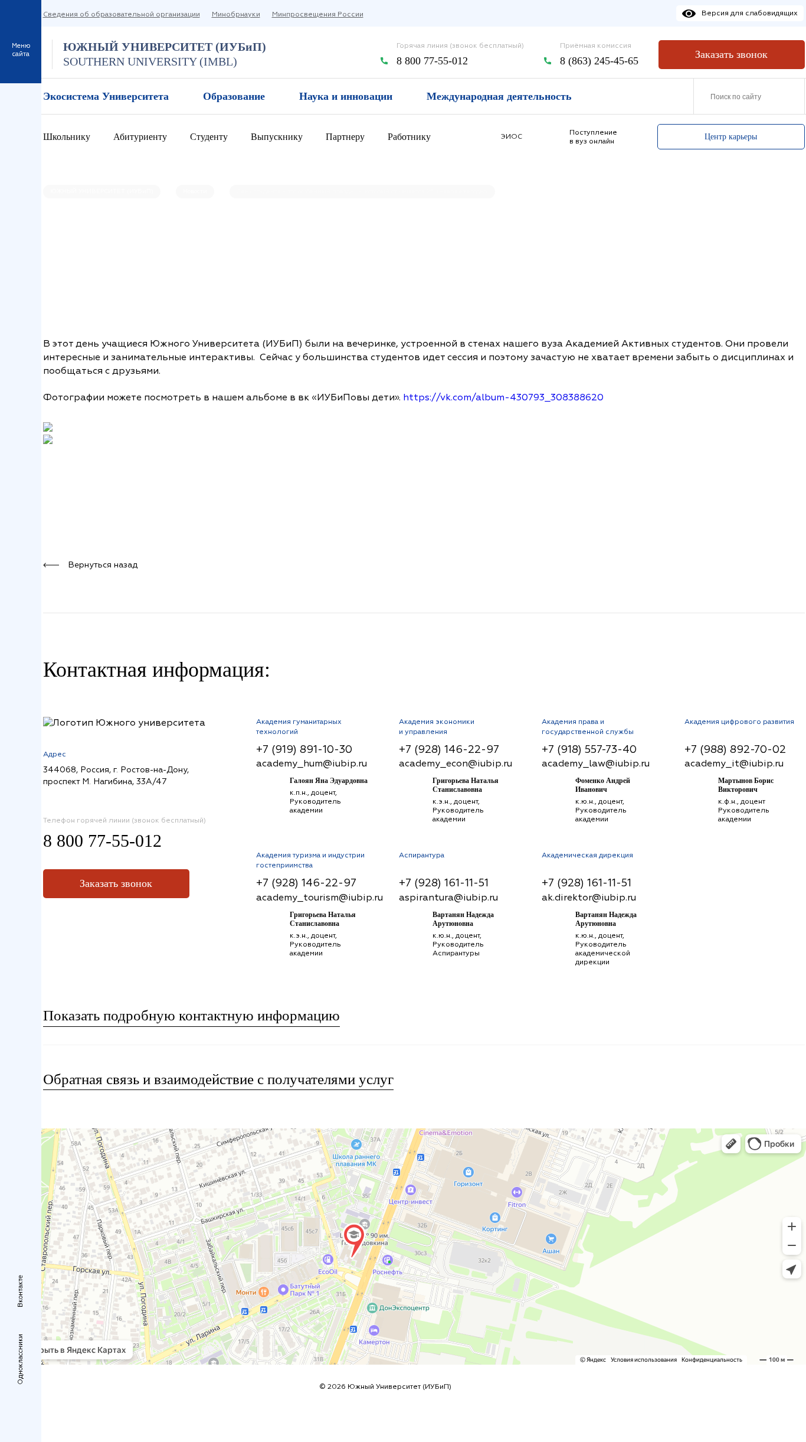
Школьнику (66, 137)
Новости (195, 191)
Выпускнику (277, 137)
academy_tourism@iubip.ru (319, 897)
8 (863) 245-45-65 (599, 61)
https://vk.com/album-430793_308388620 (503, 397)
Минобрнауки (236, 14)
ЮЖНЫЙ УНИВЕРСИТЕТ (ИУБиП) (101, 191)
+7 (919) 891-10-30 (304, 749)
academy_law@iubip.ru (596, 763)
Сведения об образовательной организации (121, 14)
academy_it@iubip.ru (734, 763)
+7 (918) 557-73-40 (589, 749)
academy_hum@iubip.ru (311, 763)
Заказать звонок (731, 54)
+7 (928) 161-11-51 (444, 883)
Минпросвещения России (317, 14)
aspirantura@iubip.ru (448, 897)
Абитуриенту (140, 137)
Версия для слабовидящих (750, 13)
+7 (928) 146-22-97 (449, 749)
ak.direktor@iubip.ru (589, 897)
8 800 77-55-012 (432, 61)
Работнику (409, 137)
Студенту (209, 137)
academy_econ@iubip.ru (455, 763)
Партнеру (345, 137)
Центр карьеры (731, 136)
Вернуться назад (102, 565)
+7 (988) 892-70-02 (735, 749)
